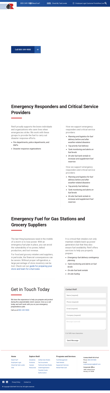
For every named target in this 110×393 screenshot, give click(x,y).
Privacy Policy (16, 382)
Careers (31, 365)
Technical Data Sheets (45, 365)
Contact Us (27, 382)
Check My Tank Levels (18, 365)
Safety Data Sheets (44, 360)
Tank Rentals (60, 362)
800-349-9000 (23, 310)
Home (22, 9)
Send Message (72, 340)
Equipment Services (62, 365)
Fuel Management (61, 360)
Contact (100, 9)
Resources (88, 9)
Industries (53, 9)
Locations (65, 9)
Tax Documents (43, 362)
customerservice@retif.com (92, 364)
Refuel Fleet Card (61, 367)
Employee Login (16, 362)
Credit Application (43, 367)
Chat (12, 367)
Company (77, 9)
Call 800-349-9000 (23, 49)
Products (32, 362)
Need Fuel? (14, 360)
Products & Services (37, 9)
